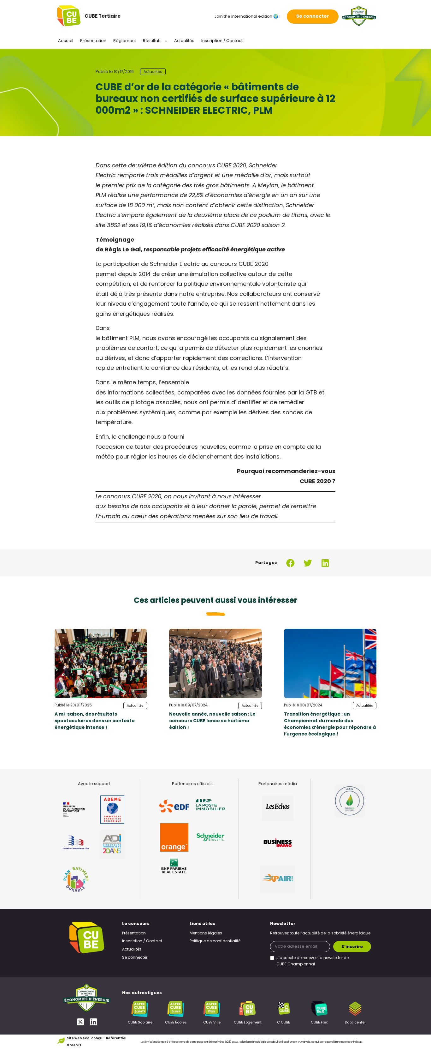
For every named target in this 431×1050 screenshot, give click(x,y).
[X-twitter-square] (80, 1021)
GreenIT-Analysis (300, 1042)
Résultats (152, 41)
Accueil (65, 41)
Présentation (93, 41)
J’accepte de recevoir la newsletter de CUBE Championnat (312, 961)
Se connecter (312, 16)
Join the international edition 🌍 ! (247, 17)
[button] (290, 563)
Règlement (124, 41)
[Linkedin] (93, 1021)
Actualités (184, 41)
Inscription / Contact (222, 41)
